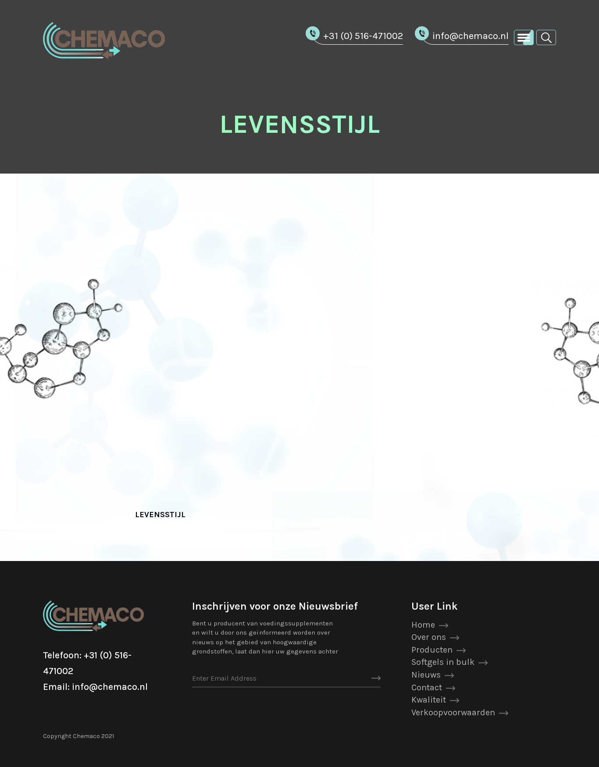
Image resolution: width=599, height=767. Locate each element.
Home (423, 625)
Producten (432, 650)
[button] (546, 37)
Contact (426, 687)
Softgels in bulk (442, 662)
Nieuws (426, 675)
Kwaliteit (428, 700)
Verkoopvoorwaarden (453, 712)
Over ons (428, 637)
